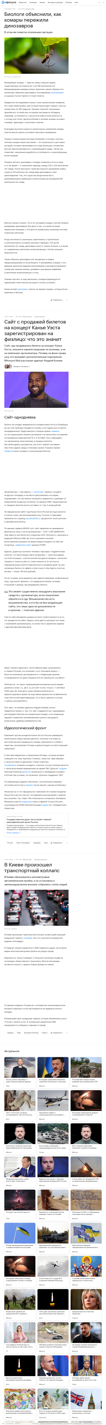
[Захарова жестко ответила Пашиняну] (86, 1304)
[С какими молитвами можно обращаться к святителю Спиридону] (86, 1271)
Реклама (17, 1423)
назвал (45, 805)
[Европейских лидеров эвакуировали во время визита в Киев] (86, 1238)
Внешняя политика (40, 859)
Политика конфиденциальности (92, 1423)
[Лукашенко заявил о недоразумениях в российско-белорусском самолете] (53, 1105)
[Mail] (3, 2)
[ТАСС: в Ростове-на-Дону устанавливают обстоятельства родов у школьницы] (19, 1105)
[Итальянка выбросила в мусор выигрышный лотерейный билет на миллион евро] (19, 1404)
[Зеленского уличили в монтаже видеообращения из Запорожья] (19, 1138)
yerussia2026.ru (33, 518)
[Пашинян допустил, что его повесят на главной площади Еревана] (53, 1370)
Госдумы (62, 768)
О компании (9, 1423)
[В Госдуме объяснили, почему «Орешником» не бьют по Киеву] (19, 1271)
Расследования (39, 316)
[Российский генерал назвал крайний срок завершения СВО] (86, 1072)
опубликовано (57, 92)
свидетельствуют (23, 545)
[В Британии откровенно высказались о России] (86, 1404)
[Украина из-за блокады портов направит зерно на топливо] (53, 1205)
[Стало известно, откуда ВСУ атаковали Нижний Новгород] (53, 1271)
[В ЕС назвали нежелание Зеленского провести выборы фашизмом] (86, 1138)
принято (29, 785)
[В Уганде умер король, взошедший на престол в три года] (86, 1370)
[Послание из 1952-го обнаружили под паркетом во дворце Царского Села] (86, 1205)
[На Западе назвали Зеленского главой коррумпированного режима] (86, 1337)
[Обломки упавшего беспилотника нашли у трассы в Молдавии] (53, 1337)
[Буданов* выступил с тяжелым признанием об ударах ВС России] (53, 1172)
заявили (55, 431)
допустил (26, 772)
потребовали (10, 765)
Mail (3, 1423)
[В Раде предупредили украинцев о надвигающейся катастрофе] (19, 1238)
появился (8, 451)
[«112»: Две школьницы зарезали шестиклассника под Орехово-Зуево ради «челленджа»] (53, 1304)
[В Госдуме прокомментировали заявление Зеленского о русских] (53, 1072)
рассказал (23, 289)
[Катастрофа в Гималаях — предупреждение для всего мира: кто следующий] (53, 1138)
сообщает (28, 938)
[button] (36, 56)
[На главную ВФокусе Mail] (10, 2)
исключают (39, 492)
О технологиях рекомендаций (73, 1423)
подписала (27, 802)
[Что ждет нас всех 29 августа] (19, 1205)
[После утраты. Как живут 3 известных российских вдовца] (19, 1072)
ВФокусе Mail (27, 316)
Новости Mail (30, 9)
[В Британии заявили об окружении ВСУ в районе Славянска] (19, 1304)
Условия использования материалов (51, 1423)
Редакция (35, 1423)
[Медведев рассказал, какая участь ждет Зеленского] (19, 1172)
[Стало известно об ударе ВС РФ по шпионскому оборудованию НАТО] (86, 1172)
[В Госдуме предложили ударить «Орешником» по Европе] (86, 1105)
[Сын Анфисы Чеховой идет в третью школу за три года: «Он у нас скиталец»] (19, 1337)
